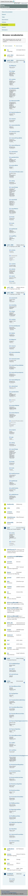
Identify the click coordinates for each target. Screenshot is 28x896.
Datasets (4, 14)
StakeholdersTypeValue (13, 822)
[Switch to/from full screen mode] (19, 3)
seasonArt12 (13, 199)
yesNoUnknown (13, 494)
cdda (8, 508)
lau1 (8, 640)
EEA (8, 1)
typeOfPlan (13, 236)
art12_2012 (10, 55)
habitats (13, 333)
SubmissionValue (13, 840)
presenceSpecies (13, 412)
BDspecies (13, 65)
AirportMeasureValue (13, 686)
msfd (8, 658)
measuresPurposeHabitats (13, 365)
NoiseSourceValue (13, 790)
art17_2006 (10, 245)
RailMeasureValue (13, 803)
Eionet (7, 9)
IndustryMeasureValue (13, 735)
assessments (13, 297)
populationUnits (13, 157)
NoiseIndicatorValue (13, 771)
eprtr (8, 527)
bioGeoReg (13, 305)
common (9, 512)
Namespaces (5, 29)
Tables (3, 17)
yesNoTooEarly (13, 488)
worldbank (10, 873)
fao (8, 567)
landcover (10, 635)
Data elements (5, 19)
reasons (13, 276)
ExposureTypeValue (13, 729)
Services (4, 27)
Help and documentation (7, 12)
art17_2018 (10, 292)
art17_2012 (10, 287)
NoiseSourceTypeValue (13, 783)
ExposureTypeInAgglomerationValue (13, 720)
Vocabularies (5, 24)
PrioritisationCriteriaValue (13, 796)
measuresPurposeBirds (13, 138)
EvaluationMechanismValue (13, 713)
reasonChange (13, 187)
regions (13, 668)
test (8, 859)
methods (13, 269)
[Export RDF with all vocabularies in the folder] (24, 62)
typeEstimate (13, 228)
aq (8, 50)
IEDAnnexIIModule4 (11, 616)
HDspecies (13, 339)
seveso (9, 854)
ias (8, 592)
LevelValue (13, 750)
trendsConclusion (13, 473)
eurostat (9, 561)
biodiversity (10, 504)
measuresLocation (13, 131)
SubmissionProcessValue (13, 834)
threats (12, 216)
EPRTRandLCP (11, 549)
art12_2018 (10, 60)
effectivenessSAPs (13, 100)
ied (8, 597)
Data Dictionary (12, 9)
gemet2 (9, 577)
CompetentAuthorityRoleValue (13, 700)
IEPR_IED (10, 623)
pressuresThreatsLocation (13, 171)
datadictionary (11, 517)
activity (12, 532)
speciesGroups (13, 674)
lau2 (8, 644)
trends (12, 223)
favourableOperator (13, 325)
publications (10, 849)
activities (13, 250)
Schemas (4, 22)
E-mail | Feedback (6, 891)
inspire (9, 629)
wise (8, 868)
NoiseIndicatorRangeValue (13, 764)
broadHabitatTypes (13, 663)
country (13, 879)
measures (13, 118)
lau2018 (9, 648)
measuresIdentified (13, 125)
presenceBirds (13, 165)
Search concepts (19, 45)
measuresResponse (13, 145)
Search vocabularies (8, 45)
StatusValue (13, 828)
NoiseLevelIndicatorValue (13, 777)
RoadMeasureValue (13, 816)
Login (17, 3)
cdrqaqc (13, 71)
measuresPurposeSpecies (13, 372)
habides (9, 586)
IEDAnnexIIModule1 (11, 602)
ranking (13, 180)
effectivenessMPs (13, 88)
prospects (13, 429)
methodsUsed (13, 151)
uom (8, 863)
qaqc (12, 437)
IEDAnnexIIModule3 (11, 608)
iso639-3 (13, 742)
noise (8, 681)
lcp (8, 653)
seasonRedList (13, 208)
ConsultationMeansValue (13, 707)
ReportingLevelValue (13, 809)
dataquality (10, 522)
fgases (9, 572)
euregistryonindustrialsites (11, 556)
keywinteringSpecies (13, 112)
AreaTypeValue (13, 693)
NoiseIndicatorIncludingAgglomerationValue (13, 755)
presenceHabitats (13, 405)
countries (13, 79)
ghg (8, 581)
